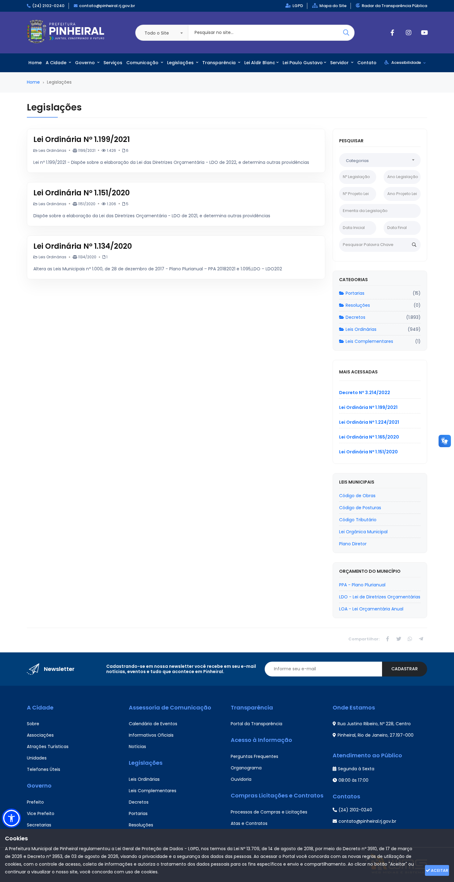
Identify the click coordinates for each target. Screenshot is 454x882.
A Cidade (57, 63)
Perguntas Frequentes (254, 756)
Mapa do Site (333, 6)
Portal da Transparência (256, 724)
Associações (40, 735)
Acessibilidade (406, 62)
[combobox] (161, 33)
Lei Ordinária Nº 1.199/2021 (81, 139)
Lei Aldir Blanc (259, 63)
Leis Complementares (369, 341)
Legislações (181, 63)
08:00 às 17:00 (353, 780)
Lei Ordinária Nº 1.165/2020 (369, 437)
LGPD (297, 6)
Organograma (246, 768)
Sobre (33, 724)
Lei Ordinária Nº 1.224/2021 (369, 422)
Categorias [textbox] (357, 161)
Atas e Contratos (249, 823)
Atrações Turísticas (48, 746)
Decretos (355, 317)
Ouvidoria (241, 779)
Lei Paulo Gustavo (303, 63)
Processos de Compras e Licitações (269, 812)
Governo (85, 63)
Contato (366, 63)
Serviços (112, 63)
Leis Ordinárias (361, 329)
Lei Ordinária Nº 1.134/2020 (82, 246)
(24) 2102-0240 (48, 6)
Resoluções (358, 305)
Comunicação (143, 63)
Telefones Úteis (43, 769)
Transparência (219, 63)
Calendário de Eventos (153, 724)
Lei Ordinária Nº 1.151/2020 (81, 193)
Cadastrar (404, 669)
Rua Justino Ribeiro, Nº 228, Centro (374, 724)
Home (35, 63)
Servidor (340, 63)
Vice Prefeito (40, 813)
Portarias (355, 293)
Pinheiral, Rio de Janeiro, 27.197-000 (376, 735)
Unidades (37, 758)
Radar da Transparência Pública (394, 6)
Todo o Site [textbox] (157, 33)
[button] (11, 818)
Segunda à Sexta (356, 769)
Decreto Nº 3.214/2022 (364, 392)
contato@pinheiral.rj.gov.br (107, 6)
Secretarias (39, 825)
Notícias (137, 746)
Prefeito (35, 802)
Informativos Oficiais (151, 735)
